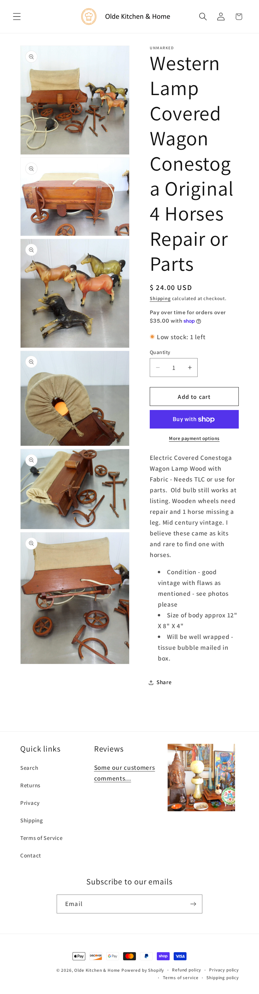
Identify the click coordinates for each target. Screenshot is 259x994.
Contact (30, 855)
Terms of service (180, 978)
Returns (30, 785)
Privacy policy (224, 970)
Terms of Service (41, 838)
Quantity (160, 352)
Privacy (30, 803)
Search (29, 767)
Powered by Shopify (142, 970)
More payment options (194, 438)
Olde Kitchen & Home (97, 970)
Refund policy (186, 970)
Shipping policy (222, 978)
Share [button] (164, 682)
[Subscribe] (193, 904)
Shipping (160, 298)
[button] (17, 17)
